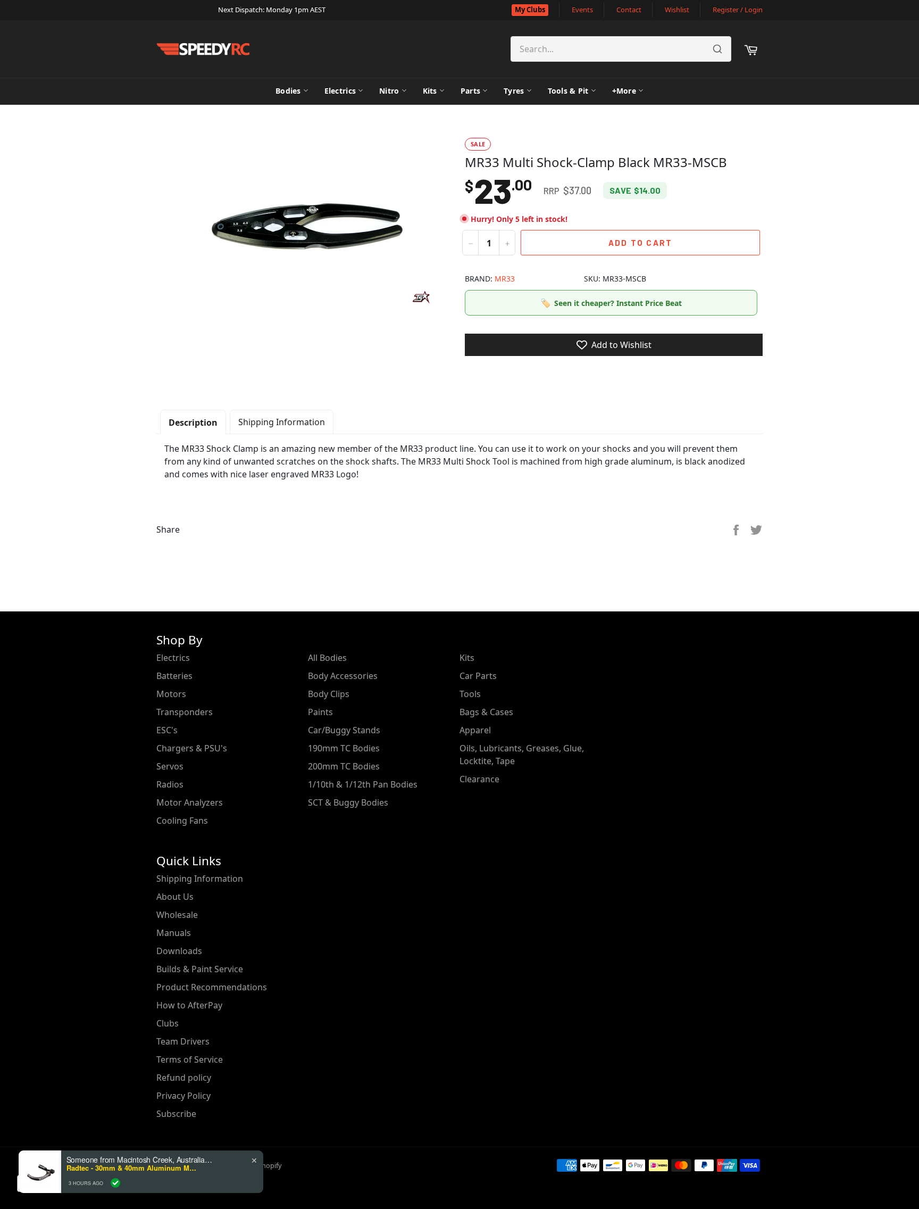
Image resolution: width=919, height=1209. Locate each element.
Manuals (173, 933)
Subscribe (176, 1114)
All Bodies (327, 658)
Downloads (179, 951)
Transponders (184, 712)
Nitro (389, 91)
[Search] (717, 49)
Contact (628, 9)
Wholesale (177, 915)
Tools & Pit (568, 91)
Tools (470, 694)
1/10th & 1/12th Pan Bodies (362, 784)
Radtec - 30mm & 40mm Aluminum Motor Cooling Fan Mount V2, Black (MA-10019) (132, 1168)
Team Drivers (183, 1041)
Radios (169, 784)
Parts (470, 91)
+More (624, 91)
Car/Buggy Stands (344, 730)
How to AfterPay (189, 1005)
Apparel (475, 730)
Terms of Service (189, 1059)
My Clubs (530, 9)
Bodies (288, 91)
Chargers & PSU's (191, 748)
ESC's (167, 730)
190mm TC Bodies (344, 748)
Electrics (340, 91)
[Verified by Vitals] (115, 1183)
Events (582, 9)
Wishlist (677, 9)
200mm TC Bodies (344, 766)
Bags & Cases (486, 712)
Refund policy (183, 1077)
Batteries (174, 676)
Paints (320, 712)
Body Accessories (343, 676)
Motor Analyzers (189, 802)
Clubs (167, 1023)
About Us (175, 896)
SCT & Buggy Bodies (348, 802)
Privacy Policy (183, 1096)
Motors (171, 694)
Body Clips (328, 694)
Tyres (514, 91)
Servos (169, 766)
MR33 (505, 279)
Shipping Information (281, 422)
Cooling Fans (182, 820)
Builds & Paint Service (199, 969)
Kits (430, 91)
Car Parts (478, 676)
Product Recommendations (211, 987)
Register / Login (738, 9)
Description (193, 422)
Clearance (479, 779)
